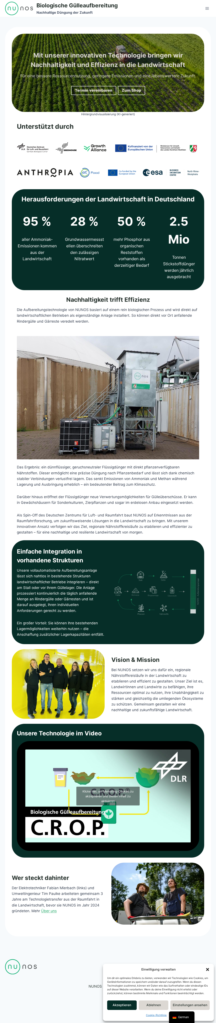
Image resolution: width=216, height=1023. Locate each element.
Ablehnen (153, 1005)
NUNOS (95, 986)
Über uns (49, 911)
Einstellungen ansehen (190, 1005)
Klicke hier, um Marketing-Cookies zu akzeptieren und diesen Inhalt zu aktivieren (108, 796)
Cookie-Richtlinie (156, 1015)
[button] (207, 969)
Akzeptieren (122, 1005)
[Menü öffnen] (207, 8)
